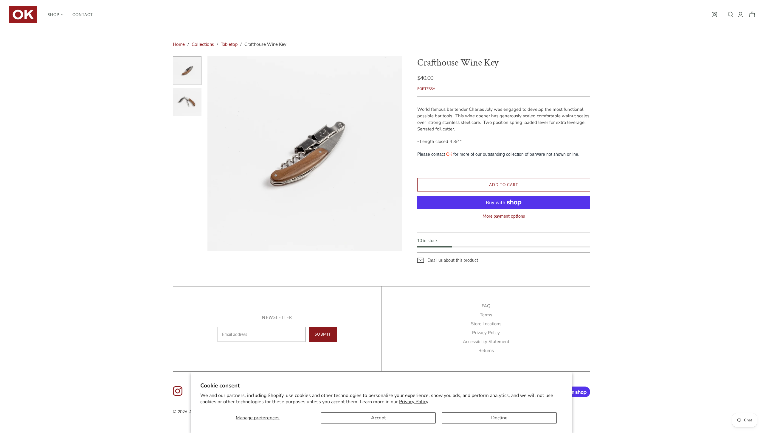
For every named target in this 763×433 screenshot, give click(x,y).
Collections (203, 44)
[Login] (740, 14)
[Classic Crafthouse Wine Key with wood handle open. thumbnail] (187, 102)
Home (179, 44)
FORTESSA (426, 88)
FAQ (486, 306)
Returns (486, 350)
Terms (486, 315)
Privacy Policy (413, 401)
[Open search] (731, 15)
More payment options (504, 216)
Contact (82, 14)
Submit (323, 334)
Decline (499, 418)
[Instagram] (714, 14)
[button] (55, 14)
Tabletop (229, 44)
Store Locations (486, 324)
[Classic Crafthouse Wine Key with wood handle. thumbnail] (187, 70)
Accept (378, 418)
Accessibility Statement (486, 342)
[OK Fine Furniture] (23, 14)
